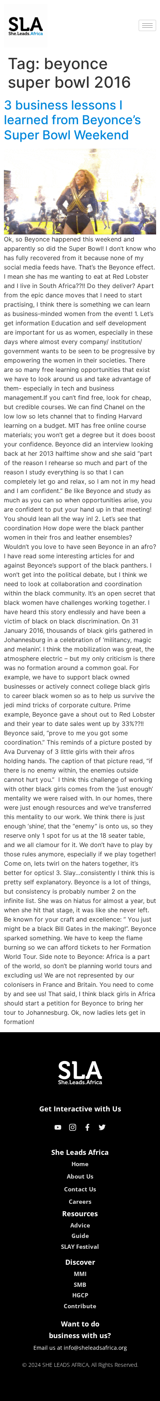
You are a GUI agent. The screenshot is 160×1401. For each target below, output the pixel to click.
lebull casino (59, 1392)
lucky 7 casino (101, 1392)
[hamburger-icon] (147, 25)
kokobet (27, 1392)
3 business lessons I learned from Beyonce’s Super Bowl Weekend (72, 119)
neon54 (134, 1392)
